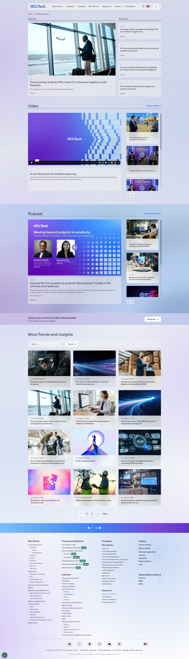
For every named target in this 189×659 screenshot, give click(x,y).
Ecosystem (82, 6)
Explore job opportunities (147, 552)
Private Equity (66, 613)
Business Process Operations (38, 585)
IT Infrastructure (33, 604)
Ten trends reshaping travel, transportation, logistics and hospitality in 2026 (138, 383)
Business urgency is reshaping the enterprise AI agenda (48, 383)
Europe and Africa (145, 561)
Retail (64, 619)
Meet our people (144, 548)
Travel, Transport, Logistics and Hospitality (76, 635)
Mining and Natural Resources (72, 608)
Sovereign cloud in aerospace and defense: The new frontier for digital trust (139, 30)
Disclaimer (93, 650)
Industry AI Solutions (36, 563)
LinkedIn (100, 528)
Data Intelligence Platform (74, 548)
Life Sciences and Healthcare (72, 603)
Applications (32, 571)
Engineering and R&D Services (38, 590)
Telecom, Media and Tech (71, 622)
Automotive (66, 581)
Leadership (106, 573)
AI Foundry (33, 560)
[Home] (38, 6)
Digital (32, 280)
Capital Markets (68, 594)
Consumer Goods (68, 584)
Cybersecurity (34, 609)
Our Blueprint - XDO (69, 545)
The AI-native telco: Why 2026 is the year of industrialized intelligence (138, 422)
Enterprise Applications (37, 582)
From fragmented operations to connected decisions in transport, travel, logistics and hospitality (48, 462)
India (140, 565)
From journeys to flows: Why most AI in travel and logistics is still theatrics (68, 83)
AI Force (32, 558)
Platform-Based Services (37, 617)
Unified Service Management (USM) (40, 620)
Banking (66, 591)
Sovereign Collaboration (73, 561)
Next (132, 195)
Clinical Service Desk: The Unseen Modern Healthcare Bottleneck (92, 422)
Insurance (67, 599)
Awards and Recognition (110, 557)
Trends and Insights (109, 594)
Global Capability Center (36, 601)
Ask (143, 6)
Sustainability (106, 584)
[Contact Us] (156, 6)
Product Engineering (36, 598)
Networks (33, 614)
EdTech (30, 588)
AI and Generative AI (35, 545)
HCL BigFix (69, 554)
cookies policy (111, 654)
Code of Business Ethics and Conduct (115, 559)
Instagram (96, 528)
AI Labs (34, 550)
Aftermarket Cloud (71, 568)
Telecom (66, 624)
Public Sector (66, 616)
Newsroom (105, 576)
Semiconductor (68, 632)
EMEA (141, 581)
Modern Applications (36, 579)
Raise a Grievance (136, 650)
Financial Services (68, 589)
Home (30, 14)
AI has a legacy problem (85, 461)
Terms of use (116, 650)
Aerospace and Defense (70, 578)
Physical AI (33, 568)
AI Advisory (33, 547)
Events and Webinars (109, 599)
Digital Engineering (35, 596)
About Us (105, 549)
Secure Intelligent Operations (72, 551)
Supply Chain (32, 623)
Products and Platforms (72, 541)
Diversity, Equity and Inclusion (112, 565)
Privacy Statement (104, 650)
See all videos (153, 105)
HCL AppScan (71, 557)
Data (31, 577)
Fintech (66, 597)
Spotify (41, 296)
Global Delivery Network (110, 568)
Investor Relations (108, 570)
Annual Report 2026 (109, 554)
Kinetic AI (33, 566)
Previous (128, 195)
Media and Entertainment (71, 629)
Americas (142, 555)
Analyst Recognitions (109, 551)
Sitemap (126, 650)
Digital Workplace (35, 612)
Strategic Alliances (108, 581)
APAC (141, 584)
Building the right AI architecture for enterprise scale (45, 501)
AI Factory (33, 555)
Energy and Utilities (68, 586)
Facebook (88, 528)
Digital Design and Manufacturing (40, 593)
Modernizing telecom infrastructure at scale (93, 500)
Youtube (109, 644)
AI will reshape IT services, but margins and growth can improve (137, 87)
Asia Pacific (143, 558)
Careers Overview (145, 545)
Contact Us (84, 650)
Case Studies (106, 597)
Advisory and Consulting (37, 574)
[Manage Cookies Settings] (4, 655)
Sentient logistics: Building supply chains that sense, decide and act (139, 501)
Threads (119, 644)
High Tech (67, 627)
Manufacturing (67, 605)
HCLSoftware (130, 6)
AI (31, 79)
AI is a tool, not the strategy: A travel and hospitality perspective (92, 383)
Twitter (92, 528)
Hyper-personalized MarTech (75, 564)
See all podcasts (152, 213)
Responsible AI (36, 553)
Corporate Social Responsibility (113, 562)
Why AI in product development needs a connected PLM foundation (137, 462)
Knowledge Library (108, 602)
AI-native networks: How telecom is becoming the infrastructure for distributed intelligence (138, 68)
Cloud (122, 26)
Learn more (72, 49)
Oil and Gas (66, 611)
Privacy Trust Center (109, 578)
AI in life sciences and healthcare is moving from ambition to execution (139, 49)
